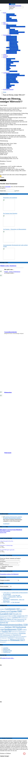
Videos (5, 54)
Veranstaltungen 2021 (11, 51)
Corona (16, 611)
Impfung (10, 627)
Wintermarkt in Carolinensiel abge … (7, 545)
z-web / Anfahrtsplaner (11, 21)
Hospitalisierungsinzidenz (14, 624)
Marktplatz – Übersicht (12, 81)
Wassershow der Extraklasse (10, 197)
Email (1, 563)
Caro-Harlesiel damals (11, 77)
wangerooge (18, 636)
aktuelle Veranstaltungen (12, 47)
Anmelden (5, 648)
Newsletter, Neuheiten (7, 566)
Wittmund (17, 640)
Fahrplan (3, 617)
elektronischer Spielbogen (12, 61)
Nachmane (2, 561)
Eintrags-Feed (6, 649)
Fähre (3, 619)
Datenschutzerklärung (11, 19)
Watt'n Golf (4, 637)
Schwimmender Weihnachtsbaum (12, 633)
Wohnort (2, 564)
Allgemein (5, 24)
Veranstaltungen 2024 (11, 37)
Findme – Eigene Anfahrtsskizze (12, 271)
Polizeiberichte (22, 631)
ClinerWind (12, 29)
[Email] (9, 4)
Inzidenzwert (13, 629)
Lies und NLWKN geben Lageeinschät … (7, 549)
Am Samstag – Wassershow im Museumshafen (14, 229)
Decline (2, 756)
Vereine (8, 28)
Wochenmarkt (3, 641)
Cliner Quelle (23, 609)
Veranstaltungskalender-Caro (13, 50)
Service (5, 57)
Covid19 (7, 613)
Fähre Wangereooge (20, 619)
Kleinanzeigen (9, 63)
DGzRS (17, 614)
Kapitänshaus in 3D (11, 65)
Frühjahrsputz (24, 617)
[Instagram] (10, 4)
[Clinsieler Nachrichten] (15, 5)
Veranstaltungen (7, 35)
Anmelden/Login (10, 14)
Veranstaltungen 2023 (11, 39)
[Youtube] (12, 4)
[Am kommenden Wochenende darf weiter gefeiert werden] (9, 254)
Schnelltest (2, 633)
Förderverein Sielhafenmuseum (17, 32)
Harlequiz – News (10, 58)
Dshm (10, 616)
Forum (7, 17)
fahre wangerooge (20, 616)
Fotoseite (8, 64)
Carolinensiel (6, 72)
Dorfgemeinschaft (13, 30)
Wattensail (11, 637)
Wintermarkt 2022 (13, 42)
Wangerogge (12, 636)
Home (4, 12)
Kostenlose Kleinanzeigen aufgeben (12, 518)
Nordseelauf (15, 631)
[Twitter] (13, 4)
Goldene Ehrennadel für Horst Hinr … (7, 541)
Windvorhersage (13, 71)
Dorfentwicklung (10, 85)
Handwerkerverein (14, 33)
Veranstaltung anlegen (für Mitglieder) (9, 574)
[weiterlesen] (6, 523)
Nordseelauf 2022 (13, 46)
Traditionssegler (4, 636)
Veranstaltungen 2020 (11, 53)
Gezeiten (8, 68)
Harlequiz (8, 60)
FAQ (4, 22)
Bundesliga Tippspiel (8, 89)
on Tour (8, 84)
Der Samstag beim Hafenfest (10, 213)
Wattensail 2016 (19, 637)
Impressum (9, 18)
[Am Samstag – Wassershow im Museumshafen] (9, 236)
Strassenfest (17, 635)
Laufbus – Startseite (11, 79)
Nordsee (6, 631)
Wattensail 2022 (13, 43)
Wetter (7, 70)
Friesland (16, 617)
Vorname (2, 560)
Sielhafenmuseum (8, 635)
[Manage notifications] (24, 753)
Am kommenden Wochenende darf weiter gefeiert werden (15, 245)
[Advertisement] (14, 684)
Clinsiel (4, 611)
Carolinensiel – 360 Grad (12, 82)
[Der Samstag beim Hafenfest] (9, 221)
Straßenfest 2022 (13, 44)
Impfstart (2, 627)
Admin (5, 596)
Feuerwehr (9, 617)
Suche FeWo (3, 532)
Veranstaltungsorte (13, 49)
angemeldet (8, 186)
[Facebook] (14, 4)
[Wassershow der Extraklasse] (9, 205)
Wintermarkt (7, 452)
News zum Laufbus (11, 78)
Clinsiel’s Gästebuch (11, 15)
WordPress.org (6, 652)
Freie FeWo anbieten (5, 531)
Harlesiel (4, 622)
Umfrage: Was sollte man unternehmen (15, 26)
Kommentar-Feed (7, 650)
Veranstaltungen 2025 (11, 36)
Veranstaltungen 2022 (11, 40)
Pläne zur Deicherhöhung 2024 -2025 (15, 75)
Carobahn (2, 609)
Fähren (8, 67)
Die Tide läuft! (16, 595)
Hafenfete (14, 621)
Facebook (5, 56)
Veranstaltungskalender (10, 332)
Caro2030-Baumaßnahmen (13, 74)
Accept (6, 756)
